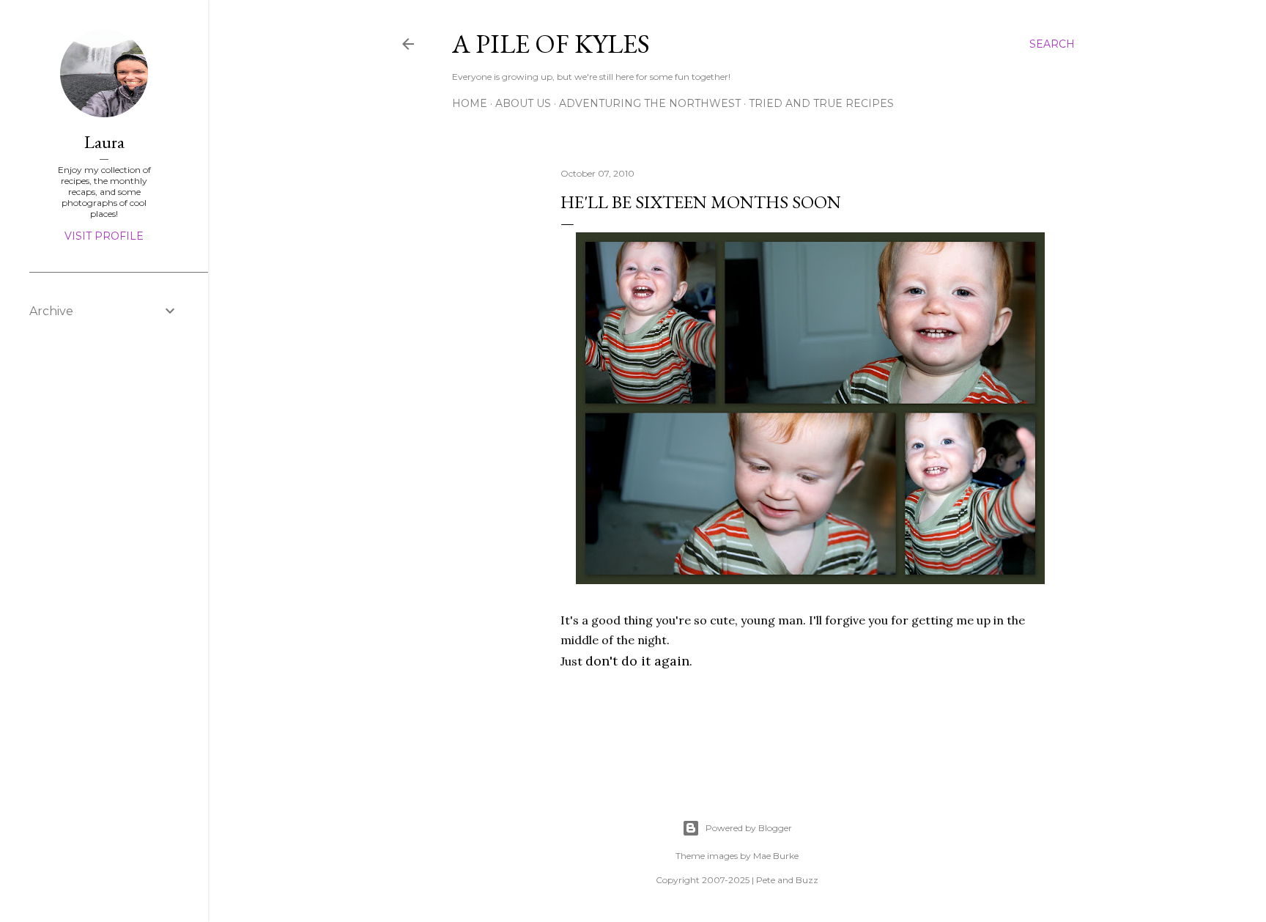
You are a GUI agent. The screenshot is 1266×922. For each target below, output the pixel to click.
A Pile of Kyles (551, 43)
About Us (523, 103)
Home (469, 103)
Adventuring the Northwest (650, 103)
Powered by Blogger (749, 827)
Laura (104, 141)
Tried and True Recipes (821, 103)
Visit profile (104, 236)
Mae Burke (776, 855)
